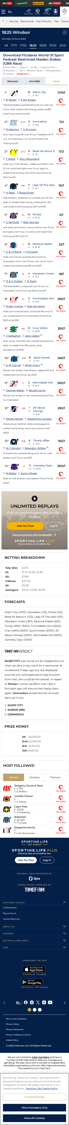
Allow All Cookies (34, 1118)
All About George (39, 409)
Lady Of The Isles (44, 185)
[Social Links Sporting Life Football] (40, 1010)
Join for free (26, 860)
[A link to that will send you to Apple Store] (34, 971)
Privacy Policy (12, 1024)
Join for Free (25, 526)
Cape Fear (21, 806)
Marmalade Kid (43, 382)
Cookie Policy (12, 1040)
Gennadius (40, 121)
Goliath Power (23, 796)
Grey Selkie (40, 328)
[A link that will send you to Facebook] (26, 1003)
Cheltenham (10, 907)
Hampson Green (43, 273)
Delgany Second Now (28, 785)
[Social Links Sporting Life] (29, 1010)
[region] (34, 1099)
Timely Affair (41, 440)
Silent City (39, 92)
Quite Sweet (41, 357)
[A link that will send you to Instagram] (32, 1003)
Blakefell (20, 817)
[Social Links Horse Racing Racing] (34, 1010)
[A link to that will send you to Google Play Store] (34, 984)
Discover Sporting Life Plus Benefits (32, 534)
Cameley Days (42, 465)
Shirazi (37, 214)
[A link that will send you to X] (38, 1003)
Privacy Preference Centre (18, 1035)
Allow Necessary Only (35, 1107)
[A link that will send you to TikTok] (44, 1003)
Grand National (11, 919)
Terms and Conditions (16, 1019)
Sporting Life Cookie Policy (42, 1088)
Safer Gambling (40, 1057)
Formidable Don (43, 298)
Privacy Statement (14, 1029)
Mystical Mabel (42, 244)
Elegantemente (24, 827)
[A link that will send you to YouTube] (50, 1003)
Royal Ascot (9, 913)
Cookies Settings (34, 1096)
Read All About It (44, 151)
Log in (54, 526)
